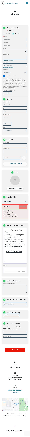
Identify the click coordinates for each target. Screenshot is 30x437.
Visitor (8, 33)
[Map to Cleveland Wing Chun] (15, 404)
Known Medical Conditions (9, 283)
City (4, 108)
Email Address (6, 62)
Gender (4, 48)
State (4, 120)
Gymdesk (19, 432)
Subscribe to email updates (15, 81)
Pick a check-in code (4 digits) (9, 90)
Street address (6, 101)
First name (5, 36)
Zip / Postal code (6, 114)
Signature (5, 265)
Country (5, 127)
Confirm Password (7, 336)
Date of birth (6, 69)
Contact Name (6, 142)
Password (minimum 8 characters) (10, 329)
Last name (5, 42)
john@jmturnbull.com (15, 390)
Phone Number (6, 54)
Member (17, 33)
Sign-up (15, 349)
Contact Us (15, 393)
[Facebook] (15, 426)
